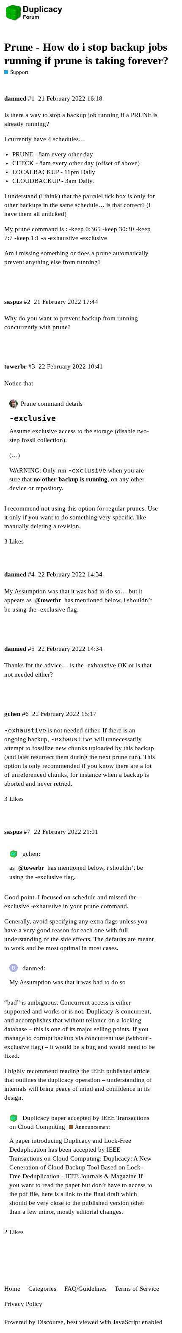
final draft (106, 1194)
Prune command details (52, 403)
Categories (42, 1288)
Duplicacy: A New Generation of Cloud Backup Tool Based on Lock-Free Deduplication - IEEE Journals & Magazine (80, 1167)
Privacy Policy (23, 1303)
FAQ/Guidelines (85, 1288)
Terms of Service (137, 1288)
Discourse (50, 1322)
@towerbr (48, 600)
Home (12, 1288)
